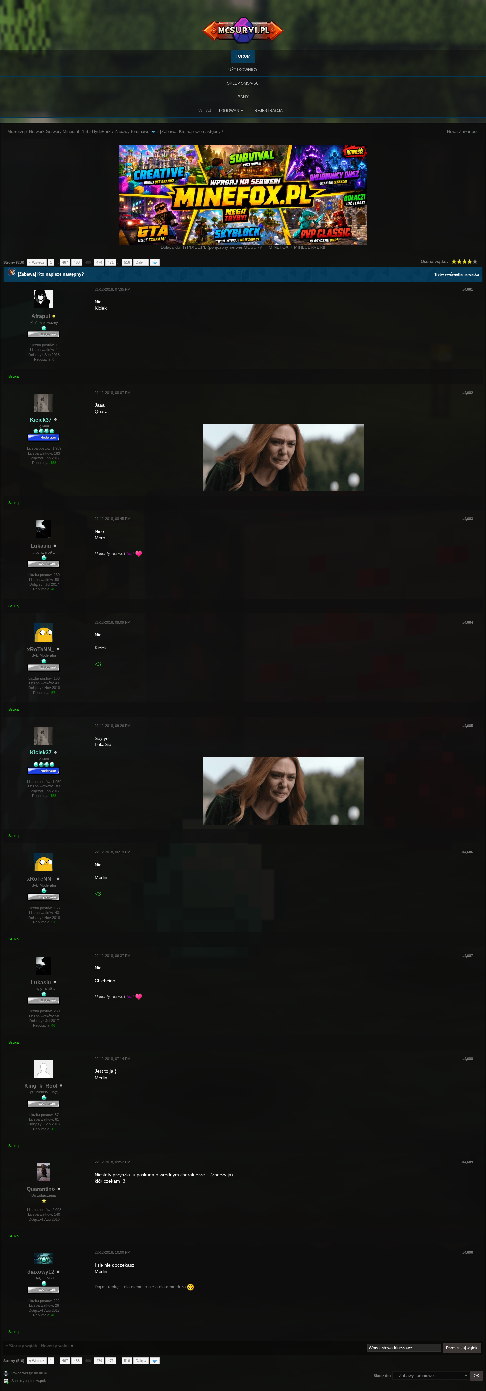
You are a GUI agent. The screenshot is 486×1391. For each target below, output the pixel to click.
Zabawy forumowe (132, 131)
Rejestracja (268, 110)
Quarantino (41, 1189)
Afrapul (40, 316)
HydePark (101, 131)
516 (127, 262)
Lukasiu (41, 546)
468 (77, 262)
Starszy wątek (23, 1345)
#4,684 (467, 622)
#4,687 (467, 956)
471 (111, 262)
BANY (243, 97)
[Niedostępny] (54, 316)
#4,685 (467, 726)
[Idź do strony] (155, 262)
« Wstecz (36, 262)
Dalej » (141, 262)
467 (65, 262)
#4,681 (467, 289)
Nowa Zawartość (463, 131)
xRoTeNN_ (40, 649)
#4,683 (467, 519)
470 (99, 262)
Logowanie (231, 110)
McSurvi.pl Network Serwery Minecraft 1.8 (47, 131)
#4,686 (467, 852)
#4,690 (467, 1252)
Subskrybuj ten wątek (28, 1381)
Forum (243, 56)
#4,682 (467, 393)
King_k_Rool (40, 1086)
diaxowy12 (40, 1272)
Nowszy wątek (55, 1345)
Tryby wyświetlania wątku (456, 274)
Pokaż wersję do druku (29, 1373)
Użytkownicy (243, 69)
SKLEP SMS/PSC (243, 83)
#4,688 (467, 1059)
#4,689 (467, 1162)
